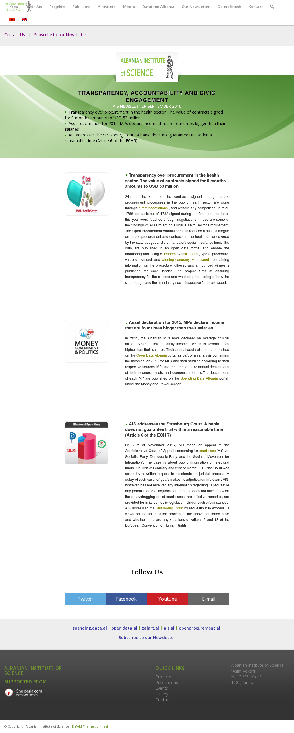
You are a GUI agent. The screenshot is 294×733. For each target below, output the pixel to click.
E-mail (208, 599)
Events (162, 688)
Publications (167, 682)
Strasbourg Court (170, 507)
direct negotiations (153, 207)
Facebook (126, 599)
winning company (175, 259)
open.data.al (124, 628)
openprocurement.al (200, 628)
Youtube (167, 599)
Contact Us (14, 34)
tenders (170, 253)
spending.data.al (90, 628)
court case (207, 450)
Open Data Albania (152, 355)
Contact (163, 699)
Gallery (162, 694)
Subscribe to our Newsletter (60, 34)
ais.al (169, 628)
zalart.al (150, 628)
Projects (163, 676)
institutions (190, 253)
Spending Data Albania (200, 378)
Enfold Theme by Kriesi (90, 726)
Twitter (85, 599)
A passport (200, 259)
